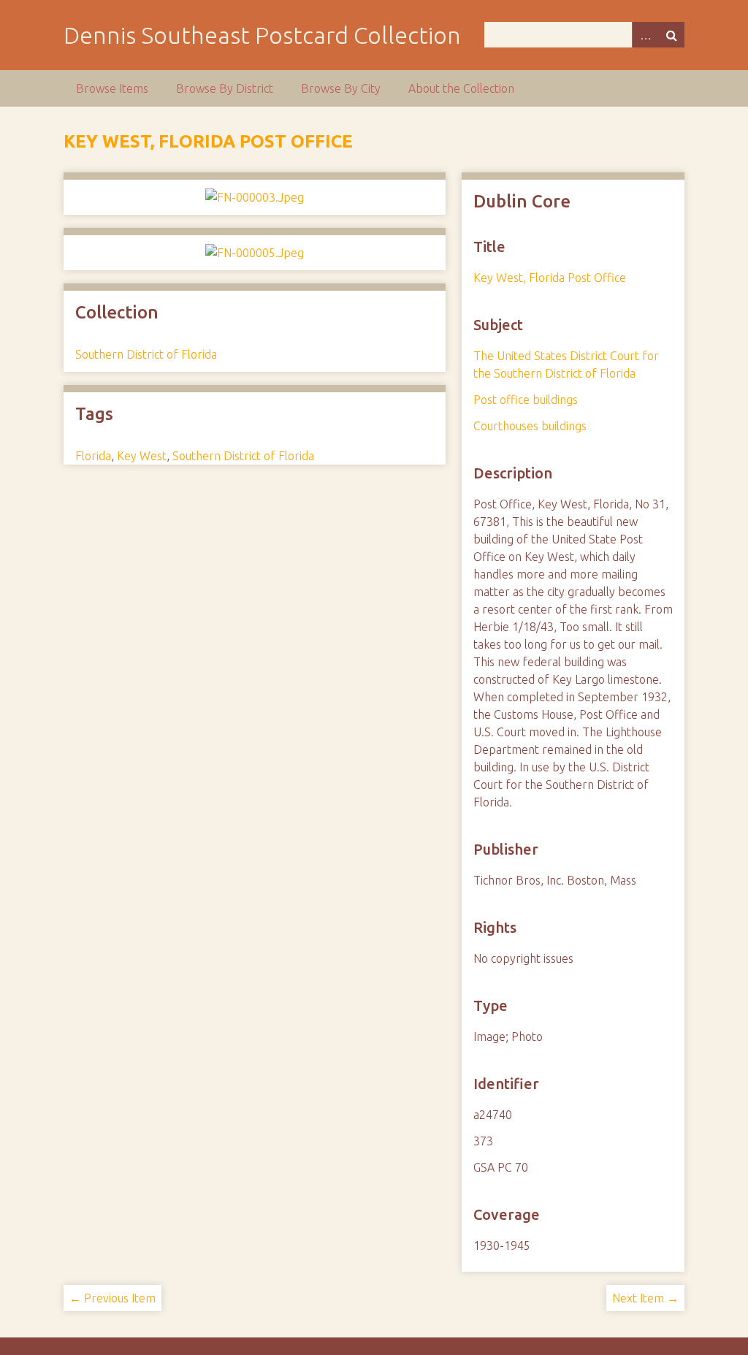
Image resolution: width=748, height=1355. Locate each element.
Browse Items (112, 88)
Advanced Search (645, 34)
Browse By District (224, 88)
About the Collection (461, 88)
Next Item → (645, 1298)
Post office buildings (525, 399)
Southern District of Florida (146, 354)
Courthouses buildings (530, 425)
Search (671, 34)
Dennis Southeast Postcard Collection (262, 35)
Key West (142, 455)
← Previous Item (112, 1298)
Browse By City (341, 88)
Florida (93, 455)
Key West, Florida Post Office (208, 141)
